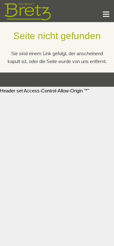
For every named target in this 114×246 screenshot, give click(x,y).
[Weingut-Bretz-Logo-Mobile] (28, 11)
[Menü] (106, 14)
